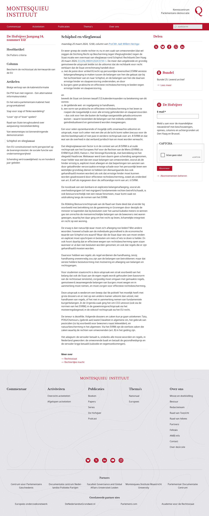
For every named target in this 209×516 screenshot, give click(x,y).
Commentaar (17, 389)
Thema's (135, 389)
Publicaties (96, 389)
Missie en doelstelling (181, 396)
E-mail (160, 111)
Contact (174, 441)
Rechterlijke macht (74, 362)
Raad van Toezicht (179, 413)
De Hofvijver (94, 413)
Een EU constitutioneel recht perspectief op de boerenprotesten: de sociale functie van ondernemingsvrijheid (30, 150)
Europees (134, 401)
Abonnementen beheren (174, 176)
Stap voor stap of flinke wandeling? (26, 111)
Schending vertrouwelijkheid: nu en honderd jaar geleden (31, 161)
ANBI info (175, 435)
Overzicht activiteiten (58, 396)
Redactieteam (177, 407)
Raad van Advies (178, 418)
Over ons (176, 389)
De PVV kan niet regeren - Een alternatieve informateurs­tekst (29, 94)
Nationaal (134, 396)
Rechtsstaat (70, 359)
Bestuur (174, 401)
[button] (88, 460)
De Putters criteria (16, 55)
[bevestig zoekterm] (175, 27)
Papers (92, 401)
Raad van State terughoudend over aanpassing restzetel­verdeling (25, 124)
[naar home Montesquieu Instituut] (28, 11)
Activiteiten (56, 389)
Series (91, 407)
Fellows (174, 430)
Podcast (92, 418)
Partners (174, 424)
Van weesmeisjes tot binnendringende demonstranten (27, 133)
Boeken (92, 396)
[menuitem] (15, 27)
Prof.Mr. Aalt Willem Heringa (123, 44)
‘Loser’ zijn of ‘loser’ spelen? (21, 117)
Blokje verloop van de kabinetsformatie (28, 87)
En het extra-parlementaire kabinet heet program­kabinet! (28, 104)
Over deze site (177, 447)
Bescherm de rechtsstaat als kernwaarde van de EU (31, 71)
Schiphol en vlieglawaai (21, 141)
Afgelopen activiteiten (59, 401)
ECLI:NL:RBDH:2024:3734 (91, 61)
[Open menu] (52, 27)
